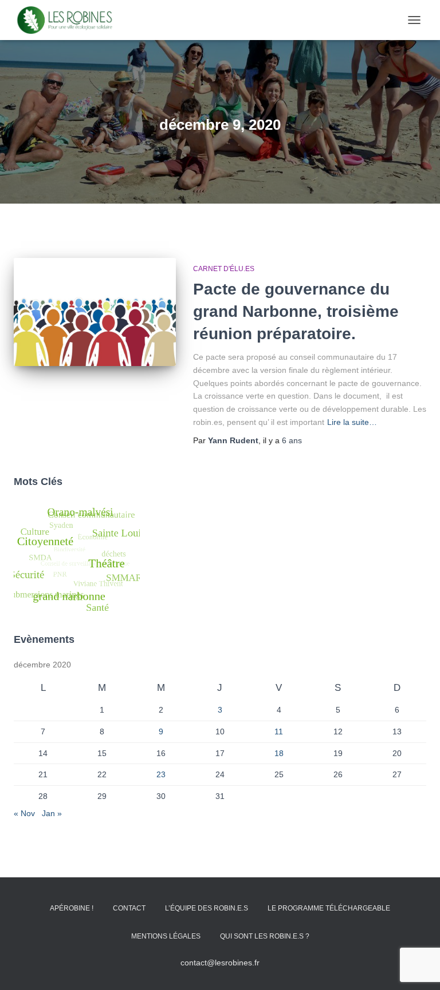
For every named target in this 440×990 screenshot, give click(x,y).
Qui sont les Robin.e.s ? (264, 936)
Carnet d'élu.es (223, 269)
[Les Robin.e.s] (69, 20)
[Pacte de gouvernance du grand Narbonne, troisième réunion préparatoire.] (95, 311)
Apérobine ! (71, 908)
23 (161, 774)
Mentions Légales (166, 936)
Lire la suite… (352, 422)
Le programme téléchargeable (329, 908)
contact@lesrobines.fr (220, 962)
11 (278, 731)
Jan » (52, 813)
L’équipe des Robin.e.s (206, 908)
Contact (129, 908)
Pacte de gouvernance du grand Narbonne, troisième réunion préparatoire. (296, 311)
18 (279, 753)
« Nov (24, 813)
